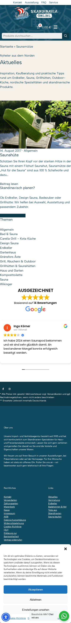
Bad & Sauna (9, 234)
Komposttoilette (11, 275)
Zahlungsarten (11, 503)
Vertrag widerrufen (13, 540)
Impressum (9, 513)
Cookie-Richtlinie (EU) (12, 528)
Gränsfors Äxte (10, 257)
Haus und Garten (11, 270)
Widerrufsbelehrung (13, 523)
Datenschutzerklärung (13, 520)
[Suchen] (65, 36)
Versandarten (10, 500)
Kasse (7, 510)
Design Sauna (9, 243)
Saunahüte (9, 154)
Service (53, 2)
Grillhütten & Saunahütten (17, 266)
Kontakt (17, 2)
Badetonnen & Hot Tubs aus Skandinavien (57, 510)
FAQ (43, 2)
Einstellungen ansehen (35, 609)
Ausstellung (31, 2)
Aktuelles (53, 497)
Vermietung (54, 500)
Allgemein (31, 150)
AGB (6, 516)
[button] (65, 549)
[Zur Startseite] (35, 13)
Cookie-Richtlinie (17, 618)
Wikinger (6, 284)
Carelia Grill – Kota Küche (18, 238)
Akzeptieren (35, 589)
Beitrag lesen (9, 184)
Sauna (4, 279)
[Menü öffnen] (55, 27)
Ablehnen (35, 599)
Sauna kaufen (55, 516)
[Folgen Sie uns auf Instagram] (9, 388)
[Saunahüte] (35, 124)
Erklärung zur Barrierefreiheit (11, 535)
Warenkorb (9, 506)
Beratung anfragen (12, 215)
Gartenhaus (8, 252)
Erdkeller (6, 248)
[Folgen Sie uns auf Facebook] (3, 388)
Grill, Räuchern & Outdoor (18, 261)
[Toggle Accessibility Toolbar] (6, 617)
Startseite (6, 46)
